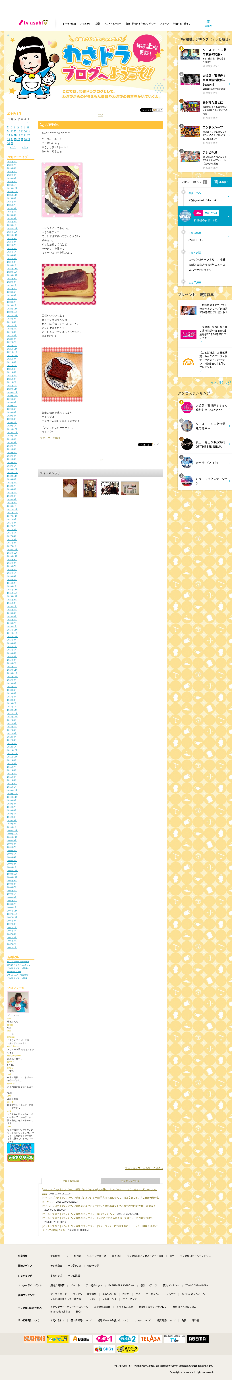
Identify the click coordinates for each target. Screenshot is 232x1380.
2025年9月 (12, 198)
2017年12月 (12, 509)
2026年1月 (12, 185)
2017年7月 (12, 526)
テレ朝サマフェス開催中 (18, 968)
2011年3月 (12, 780)
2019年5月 (12, 452)
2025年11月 (12, 191)
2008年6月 (12, 891)
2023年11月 (12, 272)
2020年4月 (12, 416)
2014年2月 (12, 663)
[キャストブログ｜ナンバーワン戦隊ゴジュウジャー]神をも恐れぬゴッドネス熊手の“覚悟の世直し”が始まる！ (100, 1205)
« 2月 (13, 147)
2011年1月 (12, 787)
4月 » (25, 147)
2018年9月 (12, 479)
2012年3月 (12, 740)
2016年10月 (12, 556)
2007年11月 (12, 914)
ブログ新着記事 (71, 1181)
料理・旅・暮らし (181, 23)
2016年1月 (12, 586)
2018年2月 (12, 503)
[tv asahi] (34, 24)
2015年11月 (12, 593)
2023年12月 (12, 269)
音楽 (97, 23)
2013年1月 (12, 707)
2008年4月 (12, 897)
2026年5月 (12, 172)
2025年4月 (12, 215)
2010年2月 (12, 824)
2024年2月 (12, 262)
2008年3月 (12, 901)
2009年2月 (12, 864)
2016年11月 (12, 553)
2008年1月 (12, 907)
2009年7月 (12, 847)
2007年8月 (12, 924)
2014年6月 (12, 650)
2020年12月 (12, 389)
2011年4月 (12, 777)
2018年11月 (12, 472)
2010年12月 (12, 790)
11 (15, 131)
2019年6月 (12, 449)
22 (28, 135)
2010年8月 (12, 804)
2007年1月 (12, 947)
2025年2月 (12, 222)
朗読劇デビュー (14, 971)
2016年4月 (12, 576)
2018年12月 (12, 469)
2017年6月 (12, 529)
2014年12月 (12, 630)
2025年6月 (12, 208)
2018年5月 (12, 493)
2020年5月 (12, 412)
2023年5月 (12, 292)
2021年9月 (12, 359)
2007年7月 (12, 927)
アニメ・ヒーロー (112, 23)
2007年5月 (12, 934)
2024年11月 (12, 232)
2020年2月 (12, 422)
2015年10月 (12, 596)
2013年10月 (12, 676)
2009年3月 (12, 860)
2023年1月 (12, 305)
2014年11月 (12, 633)
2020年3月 (12, 419)
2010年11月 (12, 793)
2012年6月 (12, 730)
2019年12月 (12, 429)
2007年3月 (12, 941)
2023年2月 (12, 302)
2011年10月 (12, 757)
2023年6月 (12, 289)
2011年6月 (12, 770)
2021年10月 (12, 355)
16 (8, 135)
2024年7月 (12, 245)
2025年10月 (12, 195)
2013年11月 (12, 673)
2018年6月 (12, 489)
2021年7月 (12, 365)
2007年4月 (12, 937)
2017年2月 (12, 543)
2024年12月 (12, 228)
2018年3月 (12, 499)
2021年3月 (12, 379)
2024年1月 (12, 265)
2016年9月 (12, 559)
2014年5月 (12, 653)
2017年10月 (12, 516)
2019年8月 (12, 442)
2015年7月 (12, 606)
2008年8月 (12, 884)
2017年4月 (12, 536)
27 (22, 139)
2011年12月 (12, 750)
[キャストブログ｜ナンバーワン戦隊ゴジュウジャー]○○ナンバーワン (78, 1214)
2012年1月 (12, 747)
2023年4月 (12, 295)
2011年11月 (12, 753)
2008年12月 (12, 870)
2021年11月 (12, 352)
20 (22, 135)
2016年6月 (12, 569)
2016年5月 (12, 573)
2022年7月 (12, 325)
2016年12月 (12, 549)
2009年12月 (12, 830)
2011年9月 (12, 760)
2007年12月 (12, 911)
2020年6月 (12, 409)
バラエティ (85, 23)
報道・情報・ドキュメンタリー (141, 23)
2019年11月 (12, 432)
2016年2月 (12, 583)
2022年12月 (12, 309)
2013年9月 (12, 680)
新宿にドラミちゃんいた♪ (18, 965)
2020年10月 (12, 396)
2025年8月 (12, 202)
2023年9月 (12, 279)
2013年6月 (12, 690)
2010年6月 (12, 810)
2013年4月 (12, 697)
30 (8, 143)
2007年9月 (12, 921)
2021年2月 (12, 382)
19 (18, 135)
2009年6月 (12, 850)
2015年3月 (12, 620)
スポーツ (164, 23)
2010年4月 (12, 817)
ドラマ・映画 (69, 23)
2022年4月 (12, 335)
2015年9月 (12, 600)
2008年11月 (12, 874)
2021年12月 (12, 349)
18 (15, 135)
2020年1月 (12, 426)
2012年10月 (12, 717)
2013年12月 (12, 670)
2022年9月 (12, 319)
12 (18, 131)
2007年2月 (12, 944)
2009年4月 (12, 857)
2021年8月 (12, 362)
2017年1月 (12, 546)
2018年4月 (12, 496)
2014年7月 (12, 646)
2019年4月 (12, 456)
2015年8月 (12, 603)
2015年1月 (12, 626)
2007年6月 (12, 931)
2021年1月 (12, 386)
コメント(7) (45, 438)
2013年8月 (12, 683)
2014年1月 (12, 667)
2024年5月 (12, 252)
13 (22, 131)
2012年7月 (12, 727)
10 (12, 131)
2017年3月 (12, 539)
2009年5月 (12, 854)
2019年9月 (12, 439)
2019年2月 (12, 462)
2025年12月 (12, 188)
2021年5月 (12, 372)
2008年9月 (12, 881)
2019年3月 (12, 459)
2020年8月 (12, 402)
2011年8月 (12, 763)
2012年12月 (12, 710)
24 (12, 139)
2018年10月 (12, 476)
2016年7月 (12, 566)
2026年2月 (12, 181)
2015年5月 (12, 613)
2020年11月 (12, 392)
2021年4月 (12, 376)
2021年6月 (12, 369)
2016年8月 (12, 563)
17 (12, 135)
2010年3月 (12, 820)
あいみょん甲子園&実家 (17, 975)
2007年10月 (12, 917)
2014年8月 (12, 643)
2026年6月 (12, 168)
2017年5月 (12, 533)
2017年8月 (12, 523)
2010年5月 (12, 814)
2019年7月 (12, 446)
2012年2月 (12, 743)
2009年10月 (12, 837)
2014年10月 (12, 636)
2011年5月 (12, 774)
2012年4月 (12, 737)
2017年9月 (12, 519)
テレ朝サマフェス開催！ (18, 978)
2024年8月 (12, 242)
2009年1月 (12, 867)
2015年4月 (12, 616)
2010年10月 (12, 797)
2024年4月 (12, 255)
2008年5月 (12, 894)
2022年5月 (12, 332)
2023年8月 (12, 282)
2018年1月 (12, 506)
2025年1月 (12, 225)
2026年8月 (12, 162)
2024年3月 (12, 258)
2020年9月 (12, 399)
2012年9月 (12, 720)
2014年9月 (12, 640)
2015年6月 (12, 610)
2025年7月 (12, 205)
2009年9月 (12, 840)
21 (25, 135)
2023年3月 (12, 298)
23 (8, 139)
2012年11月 (12, 713)
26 (18, 139)
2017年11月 (12, 513)
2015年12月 (12, 590)
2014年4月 (12, 656)
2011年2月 (12, 784)
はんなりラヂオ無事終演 (18, 961)
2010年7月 (12, 807)
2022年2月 (12, 342)
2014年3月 (12, 660)
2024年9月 (12, 238)
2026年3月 (12, 178)
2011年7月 (12, 767)
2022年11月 (12, 312)
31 (12, 143)
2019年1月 (12, 466)
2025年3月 (12, 218)
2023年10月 (12, 275)
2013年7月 (12, 686)
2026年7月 (12, 165)
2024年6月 (12, 248)
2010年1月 (12, 827)
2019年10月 (12, 436)
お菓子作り (52, 124)
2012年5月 (12, 733)
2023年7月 (12, 285)
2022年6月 (12, 329)
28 (25, 139)
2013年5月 (12, 693)
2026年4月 (12, 175)
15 (28, 131)
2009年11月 (12, 834)
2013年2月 (12, 703)
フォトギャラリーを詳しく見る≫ (144, 1168)
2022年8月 (12, 322)
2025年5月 (12, 212)
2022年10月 (12, 315)
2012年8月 (12, 723)
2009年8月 (12, 844)
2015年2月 (12, 623)
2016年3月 (12, 579)
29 (28, 139)
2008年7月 (12, 887)
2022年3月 (12, 339)
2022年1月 (12, 345)
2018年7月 (12, 486)
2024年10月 (12, 235)
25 (15, 139)
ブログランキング (130, 1181)
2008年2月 (12, 904)
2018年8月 (12, 483)
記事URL (57, 438)
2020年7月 (12, 405)
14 (25, 131)
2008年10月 (12, 877)
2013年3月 (12, 700)
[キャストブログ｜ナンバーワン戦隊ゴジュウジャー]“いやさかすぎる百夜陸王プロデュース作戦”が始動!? (97, 1218)
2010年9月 (12, 800)
